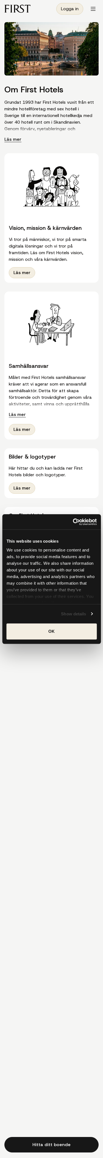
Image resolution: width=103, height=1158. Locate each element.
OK (51, 631)
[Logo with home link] (17, 9)
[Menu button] (93, 8)
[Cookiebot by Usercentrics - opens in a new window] (73, 521)
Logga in (70, 9)
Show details (73, 613)
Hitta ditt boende (51, 1144)
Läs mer (12, 139)
